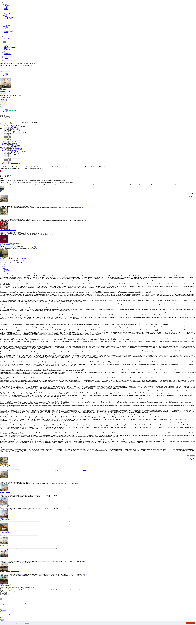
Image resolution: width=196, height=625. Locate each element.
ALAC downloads (7, 54)
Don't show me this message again (7, 77)
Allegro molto (13, 144)
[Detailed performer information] (9, 97)
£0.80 (5, 129)
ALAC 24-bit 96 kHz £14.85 (36, 495)
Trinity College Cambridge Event (9, 12)
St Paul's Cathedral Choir (4, 258)
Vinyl (5, 19)
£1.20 (5, 150)
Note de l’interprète (5, 270)
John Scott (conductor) (12, 258)
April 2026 (6, 10)
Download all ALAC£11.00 (3, 103)
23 (2, 162)
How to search (2, 607)
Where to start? (4, 15)
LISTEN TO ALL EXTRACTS (15, 125)
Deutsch (4, 69)
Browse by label (5, 26)
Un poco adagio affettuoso (15, 148)
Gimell (5, 30)
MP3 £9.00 (2, 206)
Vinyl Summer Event (7, 13)
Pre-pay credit (2, 609)
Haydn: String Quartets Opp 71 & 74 (6, 544)
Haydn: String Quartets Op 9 (5, 465)
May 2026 (6, 9)
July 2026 (6, 7)
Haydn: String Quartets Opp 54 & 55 (6, 518)
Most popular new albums (8, 17)
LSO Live (6, 32)
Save (4, 604)
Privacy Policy (2, 619)
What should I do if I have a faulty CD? (5, 614)
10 (2, 142)
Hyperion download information (4, 608)
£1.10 (5, 154)
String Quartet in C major (17, 132)
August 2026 (6, 6)
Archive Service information (4, 618)
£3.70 (5, 158)
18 (2, 154)
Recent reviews (6, 5)
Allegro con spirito (14, 141)
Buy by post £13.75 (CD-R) (18, 206)
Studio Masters (6, 21)
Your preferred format (7, 71)
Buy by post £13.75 (17, 219)
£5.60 (5, 152)
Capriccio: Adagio (14, 135)
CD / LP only (4, 75)
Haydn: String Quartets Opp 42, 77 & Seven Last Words (9, 571)
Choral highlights (7, 24)
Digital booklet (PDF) (3, 89)
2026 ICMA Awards (7, 20)
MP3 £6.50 (2, 246)
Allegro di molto (13, 147)
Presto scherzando (14, 150)
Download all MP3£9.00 (3, 100)
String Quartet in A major (17, 157)
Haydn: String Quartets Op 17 (5, 202)
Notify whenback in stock (3, 105)
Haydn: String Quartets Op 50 (5, 505)
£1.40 (5, 143)
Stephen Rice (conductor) (12, 230)
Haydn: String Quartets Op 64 (5, 531)
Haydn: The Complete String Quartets (6, 584)
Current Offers (4, 11)
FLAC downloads (7, 53)
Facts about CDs (2, 613)
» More (82, 207)
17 (2, 153)
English (3, 266)
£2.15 (5, 134)
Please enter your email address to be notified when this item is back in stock (12, 603)
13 (2, 147)
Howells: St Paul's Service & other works (7, 257)
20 (2, 156)
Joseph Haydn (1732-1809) (5, 91)
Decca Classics (6, 28)
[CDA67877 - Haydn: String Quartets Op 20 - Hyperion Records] (5, 87)
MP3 (3, 52)
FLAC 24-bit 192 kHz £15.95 (34, 548)
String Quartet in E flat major (17, 126)
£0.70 (5, 131)
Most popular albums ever (8, 18)
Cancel (2, 604)
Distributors (2, 617)
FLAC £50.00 (7, 587)
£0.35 (5, 149)
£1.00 (5, 142)
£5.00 (5, 133)
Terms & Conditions (3, 610)
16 (2, 150)
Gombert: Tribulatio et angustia (5, 229)
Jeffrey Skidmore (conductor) (9, 244)
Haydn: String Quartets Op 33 (5, 492)
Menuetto (12, 154)
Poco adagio (13, 143)
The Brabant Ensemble (4, 230)
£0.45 (5, 162)
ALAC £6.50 (11, 246)
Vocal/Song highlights (8, 25)
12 (2, 144)
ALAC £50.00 (12, 587)
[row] (98, 201)
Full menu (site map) (5, 38)
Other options (192, 193)
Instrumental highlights (8, 23)
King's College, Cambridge (8, 31)
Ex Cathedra (2, 244)
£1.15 (5, 130)
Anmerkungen (4, 271)
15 (2, 149)
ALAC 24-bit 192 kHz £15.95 (52, 548)
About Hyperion (2, 620)
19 (2, 155)
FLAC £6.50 (6, 246)
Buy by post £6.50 (16, 246)
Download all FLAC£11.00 (3, 102)
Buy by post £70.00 (17, 587)
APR (5, 29)
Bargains (5, 14)
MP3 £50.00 (2, 587)
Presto (12, 131)
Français (6, 58)
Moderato (12, 134)
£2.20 (5, 128)
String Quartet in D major (17, 145)
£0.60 (5, 163)
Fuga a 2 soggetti (14, 156)
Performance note (5, 269)
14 (2, 148)
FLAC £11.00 (7, 206)
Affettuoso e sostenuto (14, 130)
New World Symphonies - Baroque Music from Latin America (10, 243)
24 (2, 163)
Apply (5, 51)
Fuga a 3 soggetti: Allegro (15, 163)
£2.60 (5, 153)
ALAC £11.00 (11, 206)
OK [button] (190, 623)
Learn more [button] (27, 623)
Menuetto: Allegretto (14, 129)
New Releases (4, 4)
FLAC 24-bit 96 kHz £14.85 (27, 495)
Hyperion (6, 27)
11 (2, 143)
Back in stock (6, 16)
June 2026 (6, 8)
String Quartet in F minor (17, 151)
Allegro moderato (14, 128)
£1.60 (5, 141)
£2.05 (5, 147)
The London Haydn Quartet (4, 97)
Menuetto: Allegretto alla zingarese (16, 149)
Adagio (12, 155)
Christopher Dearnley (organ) (21, 258)
